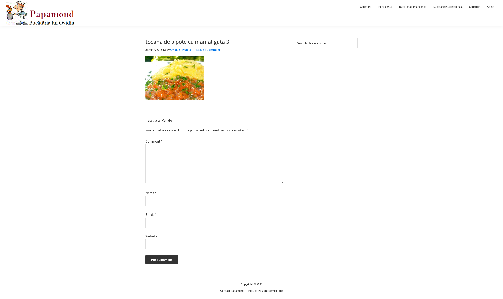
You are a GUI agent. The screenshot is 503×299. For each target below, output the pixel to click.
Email (150, 214)
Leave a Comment (208, 50)
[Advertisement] (326, 80)
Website (151, 236)
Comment (153, 141)
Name (151, 193)
